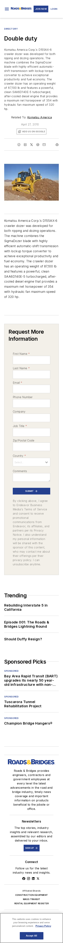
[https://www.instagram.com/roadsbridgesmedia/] (28, 878)
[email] (44, 144)
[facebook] (19, 144)
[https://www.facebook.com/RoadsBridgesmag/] (24, 878)
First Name (21, 353)
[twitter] (31, 144)
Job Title (20, 426)
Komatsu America (39, 117)
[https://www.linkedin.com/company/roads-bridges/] (33, 878)
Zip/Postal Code (23, 440)
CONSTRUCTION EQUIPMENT (31, 895)
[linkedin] (25, 144)
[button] (6, 9)
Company (19, 411)
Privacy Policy (43, 926)
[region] (31, 928)
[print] (57, 144)
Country (19, 455)
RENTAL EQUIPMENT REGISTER (31, 903)
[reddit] (38, 144)
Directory (11, 28)
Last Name (21, 368)
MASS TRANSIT (31, 899)
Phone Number (23, 397)
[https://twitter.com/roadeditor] (38, 878)
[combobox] (31, 462)
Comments (20, 471)
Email (17, 382)
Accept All (31, 935)
